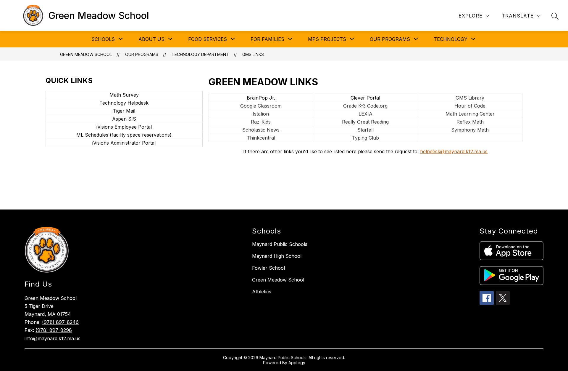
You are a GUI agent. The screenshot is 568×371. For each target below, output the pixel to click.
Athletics (261, 292)
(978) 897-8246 (60, 322)
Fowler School (268, 268)
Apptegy (296, 362)
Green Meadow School (86, 54)
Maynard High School (276, 256)
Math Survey (124, 95)
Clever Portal (365, 98)
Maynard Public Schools (279, 244)
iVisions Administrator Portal (124, 143)
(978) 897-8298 (54, 330)
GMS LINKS (253, 54)
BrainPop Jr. (261, 98)
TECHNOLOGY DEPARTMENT (200, 54)
